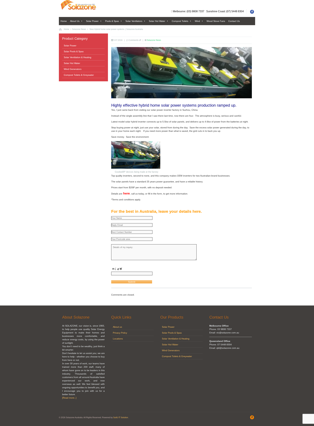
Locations (118, 338)
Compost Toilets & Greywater (79, 75)
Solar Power (92, 21)
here (126, 193)
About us (117, 327)
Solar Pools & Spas (74, 51)
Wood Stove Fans (216, 21)
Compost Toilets (180, 21)
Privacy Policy (120, 332)
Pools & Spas (112, 21)
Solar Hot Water (157, 21)
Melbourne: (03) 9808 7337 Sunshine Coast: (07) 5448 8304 (208, 11)
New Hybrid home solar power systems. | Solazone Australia (116, 29)
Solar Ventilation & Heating (77, 57)
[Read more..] (69, 397)
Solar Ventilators (133, 21)
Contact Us (234, 21)
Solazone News (79, 29)
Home (64, 21)
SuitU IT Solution (120, 417)
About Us (74, 21)
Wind (197, 21)
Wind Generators (72, 69)
